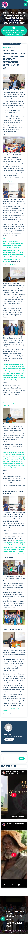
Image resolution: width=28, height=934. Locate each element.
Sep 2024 (6, 47)
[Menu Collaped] (25, 4)
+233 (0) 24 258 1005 (14, 924)
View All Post (9, 739)
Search (22, 758)
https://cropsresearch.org (15, 736)
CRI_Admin (8, 734)
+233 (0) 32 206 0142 (14, 918)
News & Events (7, 44)
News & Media (15, 44)
